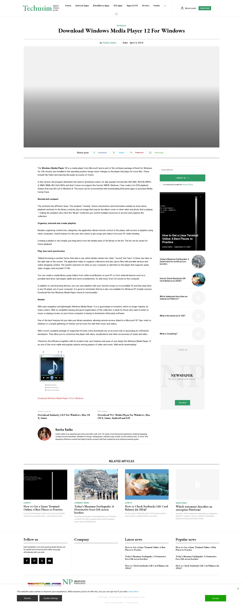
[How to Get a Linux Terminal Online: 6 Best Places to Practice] (182, 221)
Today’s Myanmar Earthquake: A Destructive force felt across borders (174, 261)
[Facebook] (27, 561)
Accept (215, 598)
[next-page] (200, 196)
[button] (116, 13)
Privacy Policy (187, 185)
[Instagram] (34, 561)
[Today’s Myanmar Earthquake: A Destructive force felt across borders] (198, 261)
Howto (27, 503)
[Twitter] (42, 561)
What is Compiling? (168, 334)
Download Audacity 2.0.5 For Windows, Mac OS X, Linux (64, 416)
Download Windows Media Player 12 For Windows (61, 398)
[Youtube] (50, 561)
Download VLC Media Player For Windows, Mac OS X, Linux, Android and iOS (124, 416)
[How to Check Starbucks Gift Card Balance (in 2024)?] (198, 279)
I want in (181, 178)
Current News (81, 503)
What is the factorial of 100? (172, 316)
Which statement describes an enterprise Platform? (173, 297)
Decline (27, 598)
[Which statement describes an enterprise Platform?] (198, 297)
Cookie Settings (50, 598)
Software (121, 25)
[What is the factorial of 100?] (198, 316)
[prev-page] (195, 196)
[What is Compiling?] (198, 334)
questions (181, 503)
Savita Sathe (109, 43)
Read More (134, 591)
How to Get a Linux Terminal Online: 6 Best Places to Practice (180, 239)
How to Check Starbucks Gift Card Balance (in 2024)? (172, 279)
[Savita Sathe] (44, 434)
